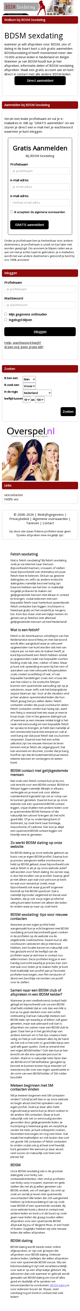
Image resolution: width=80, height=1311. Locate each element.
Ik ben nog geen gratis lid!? (24, 347)
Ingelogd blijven (19, 320)
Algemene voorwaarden (50, 519)
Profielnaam (19, 164)
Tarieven (32, 523)
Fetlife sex (11, 499)
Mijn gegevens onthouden (27, 314)
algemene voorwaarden (50, 212)
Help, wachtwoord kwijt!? (22, 342)
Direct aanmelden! (40, 80)
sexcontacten (13, 495)
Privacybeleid (19, 519)
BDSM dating (58, 1285)
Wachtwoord (13, 298)
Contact (48, 523)
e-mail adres (19, 180)
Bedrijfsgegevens (51, 514)
